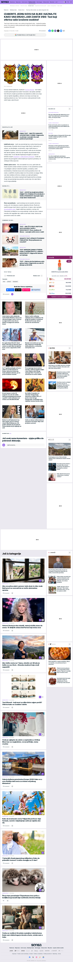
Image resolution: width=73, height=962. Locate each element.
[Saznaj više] (69, 348)
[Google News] (43, 957)
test (4, 281)
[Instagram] (36, 957)
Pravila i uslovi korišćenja (23, 953)
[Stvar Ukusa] (61, 951)
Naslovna (6, 10)
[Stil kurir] (32, 951)
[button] (42, 31)
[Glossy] (36, 951)
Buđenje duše (13, 10)
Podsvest (15, 281)
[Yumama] (54, 951)
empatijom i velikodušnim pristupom (23, 156)
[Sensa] (5, 2)
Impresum (14, 953)
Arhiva (59, 953)
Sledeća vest (36, 275)
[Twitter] (33, 957)
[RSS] (39, 957)
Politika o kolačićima (38, 953)
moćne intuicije (29, 89)
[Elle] (27, 951)
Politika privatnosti (47, 953)
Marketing (55, 953)
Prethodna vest (11, 275)
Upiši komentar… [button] (11, 445)
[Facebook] (29, 957)
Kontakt (31, 953)
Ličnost (9, 281)
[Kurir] (11, 951)
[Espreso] (23, 951)
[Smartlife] (47, 951)
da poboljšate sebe (9, 209)
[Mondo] (17, 951)
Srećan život (21, 10)
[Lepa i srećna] (41, 951)
